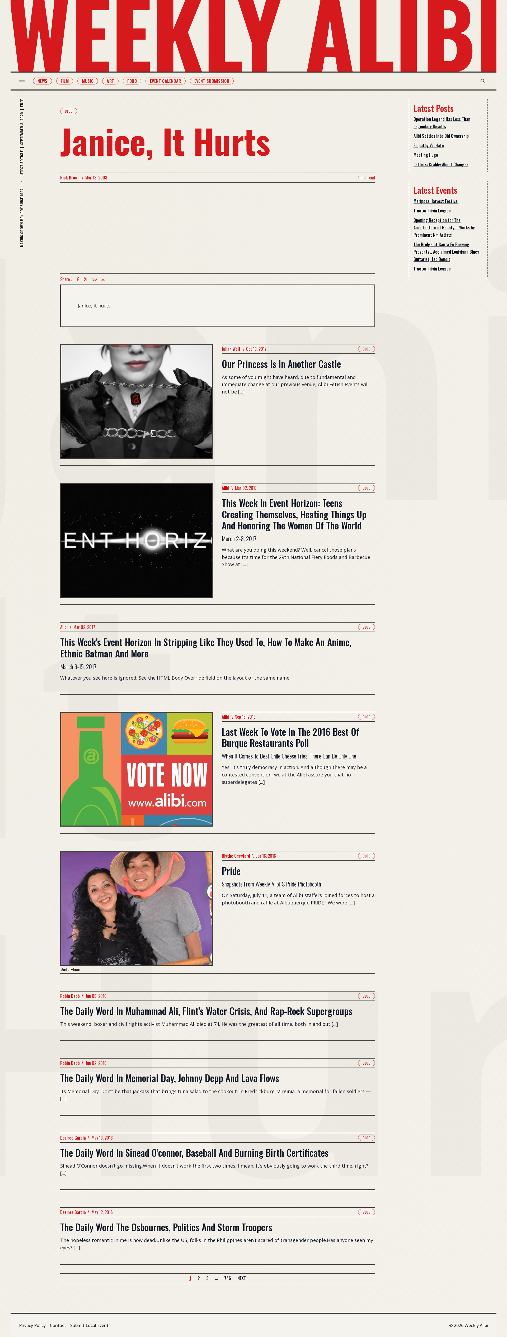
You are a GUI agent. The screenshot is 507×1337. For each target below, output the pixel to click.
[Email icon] (103, 279)
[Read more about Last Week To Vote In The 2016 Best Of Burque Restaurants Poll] (136, 772)
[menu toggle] (22, 81)
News (42, 81)
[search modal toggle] (482, 81)
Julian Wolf (231, 349)
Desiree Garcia (73, 1138)
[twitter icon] (85, 279)
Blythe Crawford (236, 856)
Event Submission (211, 81)
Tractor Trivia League (432, 210)
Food (132, 81)
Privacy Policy (32, 1325)
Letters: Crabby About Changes (441, 164)
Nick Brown (69, 177)
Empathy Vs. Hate (429, 145)
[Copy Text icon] (94, 279)
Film (65, 81)
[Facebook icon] (78, 279)
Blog (69, 111)
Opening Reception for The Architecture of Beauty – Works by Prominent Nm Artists (444, 227)
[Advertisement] (217, 228)
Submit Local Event (89, 1325)
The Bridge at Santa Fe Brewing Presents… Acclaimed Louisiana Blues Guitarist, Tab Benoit (446, 251)
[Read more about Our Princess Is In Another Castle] (136, 404)
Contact (58, 1325)
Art (110, 81)
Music (87, 81)
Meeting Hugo (426, 155)
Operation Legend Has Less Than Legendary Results (442, 123)
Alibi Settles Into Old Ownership (441, 136)
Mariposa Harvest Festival (436, 201)
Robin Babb (70, 996)
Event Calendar (165, 81)
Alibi (225, 488)
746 (227, 1278)
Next (241, 1278)
